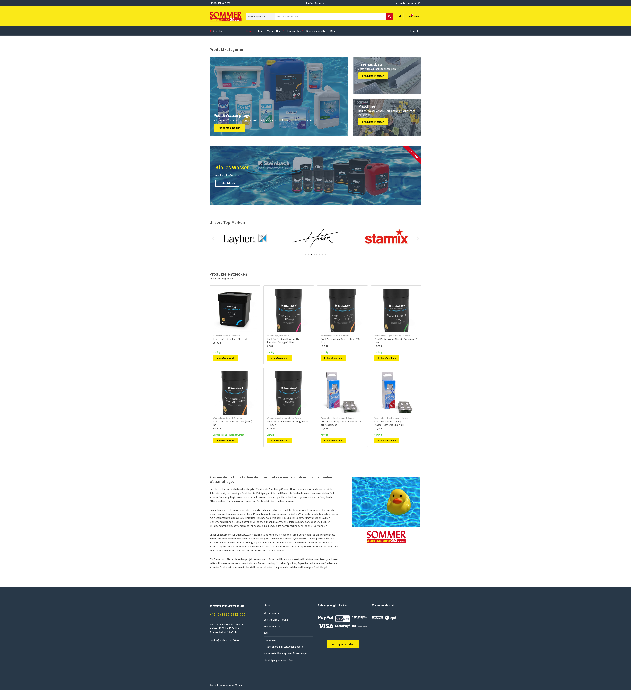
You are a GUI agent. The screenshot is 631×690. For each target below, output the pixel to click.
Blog (333, 31)
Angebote (218, 31)
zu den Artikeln (227, 183)
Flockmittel (284, 335)
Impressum (270, 639)
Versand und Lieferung (276, 619)
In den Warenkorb (225, 358)
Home (249, 31)
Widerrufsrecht (272, 626)
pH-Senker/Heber (220, 335)
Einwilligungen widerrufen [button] (278, 660)
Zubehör (406, 335)
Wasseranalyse (272, 613)
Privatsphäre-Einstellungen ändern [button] (283, 646)
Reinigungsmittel (316, 31)
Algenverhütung (394, 335)
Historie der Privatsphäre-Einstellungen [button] (286, 653)
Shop (260, 31)
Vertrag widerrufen (343, 644)
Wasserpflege (274, 31)
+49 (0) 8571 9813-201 (227, 614)
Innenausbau (294, 31)
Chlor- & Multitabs (341, 335)
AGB (266, 633)
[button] (213, 238)
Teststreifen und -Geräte (343, 418)
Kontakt (415, 31)
